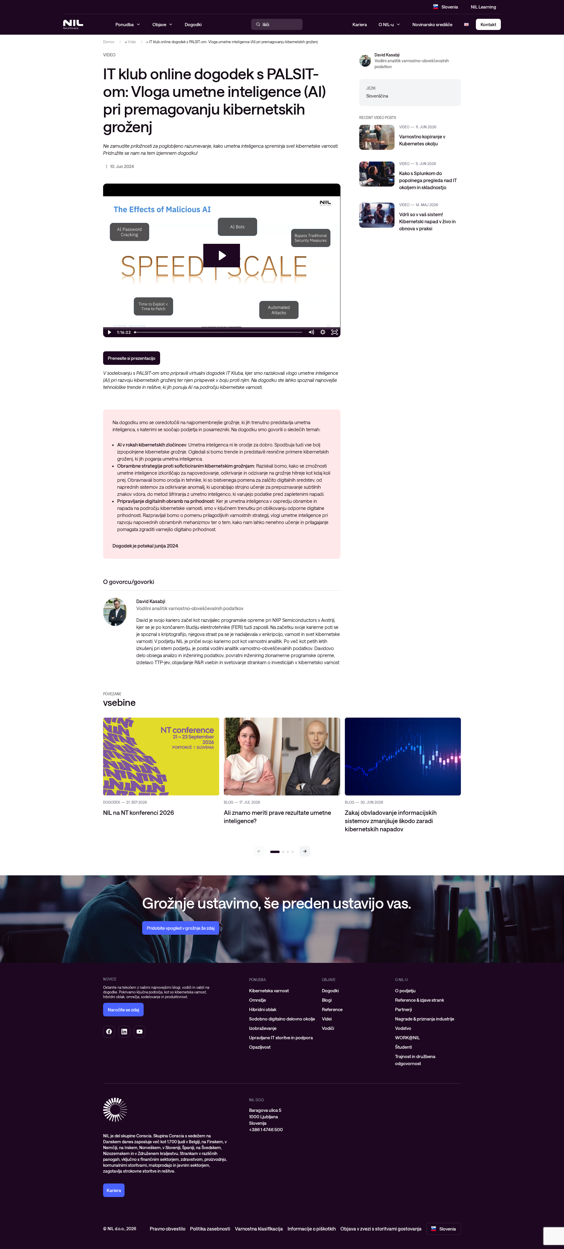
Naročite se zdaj (123, 1009)
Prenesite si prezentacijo (131, 358)
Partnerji (403, 1009)
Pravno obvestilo (167, 1228)
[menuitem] (282, 990)
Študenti (403, 1047)
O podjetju (405, 990)
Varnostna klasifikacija (259, 1228)
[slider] (219, 332)
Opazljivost (260, 1047)
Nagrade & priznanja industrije (424, 1018)
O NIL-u (386, 24)
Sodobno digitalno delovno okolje (282, 1018)
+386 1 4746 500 (266, 1129)
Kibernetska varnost (269, 990)
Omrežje (257, 1000)
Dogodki (330, 990)
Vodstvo (403, 1028)
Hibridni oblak (262, 1009)
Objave (328, 980)
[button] (305, 851)
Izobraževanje (262, 1028)
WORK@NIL (407, 1037)
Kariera (359, 24)
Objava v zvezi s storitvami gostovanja (381, 1228)
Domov (109, 42)
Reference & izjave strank (419, 1000)
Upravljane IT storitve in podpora (281, 1037)
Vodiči (328, 1028)
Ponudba (257, 980)
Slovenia (450, 6)
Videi (132, 42)
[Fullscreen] (334, 332)
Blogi (327, 1000)
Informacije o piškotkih (312, 1228)
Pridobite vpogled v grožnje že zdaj (180, 928)
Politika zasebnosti (210, 1228)
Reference (332, 1009)
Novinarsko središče (432, 24)
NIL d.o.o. (256, 1100)
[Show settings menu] (323, 332)
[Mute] (311, 332)
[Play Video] (109, 332)
